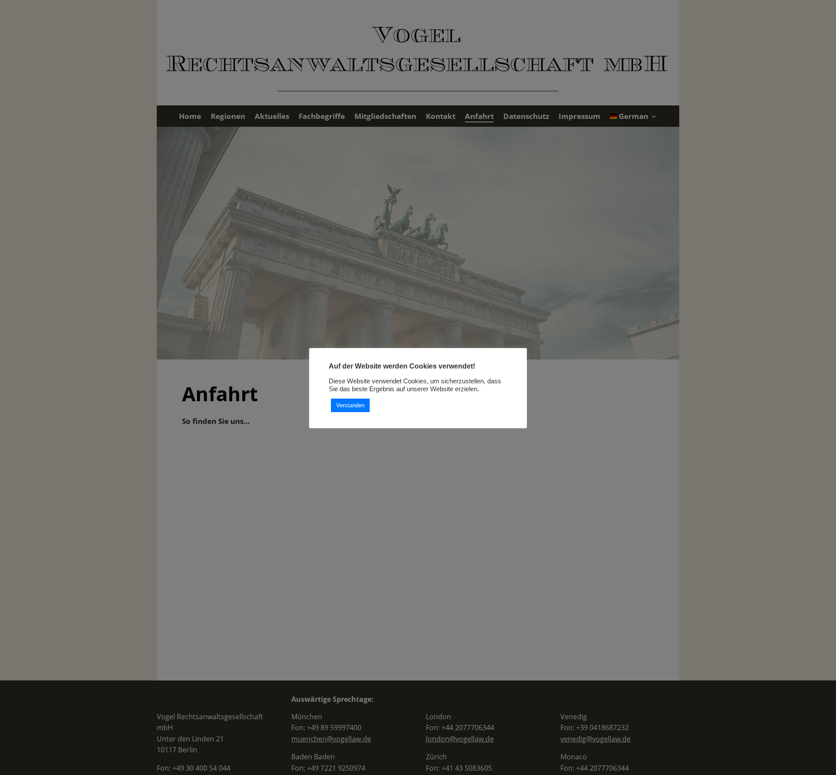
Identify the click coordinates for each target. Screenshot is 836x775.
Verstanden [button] (350, 406)
